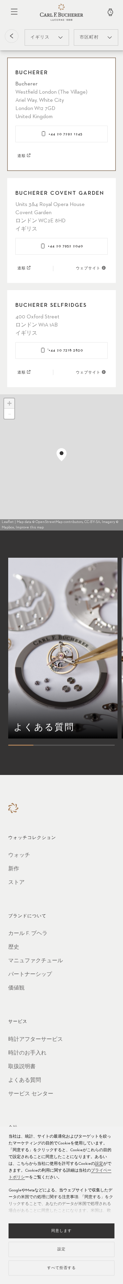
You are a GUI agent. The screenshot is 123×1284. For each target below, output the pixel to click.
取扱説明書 (22, 1066)
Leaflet (8, 522)
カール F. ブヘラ (27, 933)
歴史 (13, 947)
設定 (99, 1164)
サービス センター (30, 1094)
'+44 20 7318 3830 (65, 350)
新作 (13, 869)
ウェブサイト (88, 268)
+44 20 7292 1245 (65, 134)
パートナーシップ (30, 974)
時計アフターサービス (35, 1039)
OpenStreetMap (49, 522)
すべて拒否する (61, 1268)
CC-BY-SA (92, 522)
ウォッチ (19, 855)
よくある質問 (24, 1080)
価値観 (16, 988)
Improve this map (30, 527)
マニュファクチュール (35, 961)
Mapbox (8, 527)
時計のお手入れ (27, 1053)
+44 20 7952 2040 (65, 246)
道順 (21, 156)
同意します (61, 1231)
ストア (16, 882)
